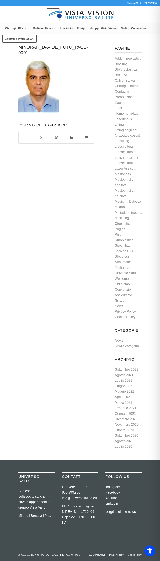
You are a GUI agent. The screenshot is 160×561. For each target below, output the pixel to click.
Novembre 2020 (127, 424)
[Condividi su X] (41, 137)
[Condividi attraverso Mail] (86, 137)
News (119, 306)
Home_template (126, 113)
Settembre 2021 (126, 369)
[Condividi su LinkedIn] (71, 137)
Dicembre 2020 (126, 419)
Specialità (122, 245)
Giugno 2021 (124, 386)
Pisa (118, 234)
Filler (118, 108)
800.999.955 (71, 492)
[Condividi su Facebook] (26, 137)
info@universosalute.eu (79, 498)
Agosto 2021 (124, 375)
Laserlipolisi (124, 119)
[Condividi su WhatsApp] (56, 137)
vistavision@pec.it (84, 506)
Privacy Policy (125, 311)
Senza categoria (127, 346)
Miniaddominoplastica (131, 212)
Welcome (122, 278)
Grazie (120, 300)
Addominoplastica (128, 58)
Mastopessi (123, 174)
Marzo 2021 (123, 402)
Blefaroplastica (126, 69)
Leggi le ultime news (120, 512)
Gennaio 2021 (125, 413)
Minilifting (122, 218)
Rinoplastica (124, 240)
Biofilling (121, 64)
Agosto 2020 (124, 441)
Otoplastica (123, 223)
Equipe (120, 102)
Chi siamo (122, 284)
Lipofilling (122, 141)
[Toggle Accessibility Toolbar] (150, 551)
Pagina (120, 229)
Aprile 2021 (123, 397)
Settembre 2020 (126, 435)
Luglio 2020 (123, 446)
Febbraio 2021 (125, 408)
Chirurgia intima (126, 86)
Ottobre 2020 (124, 430)
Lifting (119, 124)
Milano (120, 207)
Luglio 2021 (123, 380)
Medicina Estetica (128, 201)
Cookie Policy (125, 317)
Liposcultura (124, 146)
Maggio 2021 (124, 391)
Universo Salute (127, 273)
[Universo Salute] (80, 14)
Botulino (121, 75)
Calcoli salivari (126, 80)
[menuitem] (16, 28)
